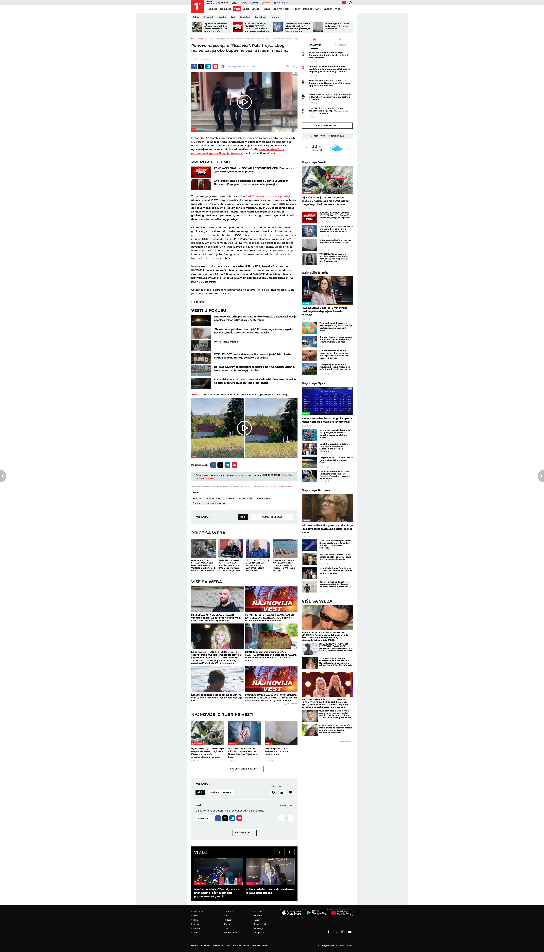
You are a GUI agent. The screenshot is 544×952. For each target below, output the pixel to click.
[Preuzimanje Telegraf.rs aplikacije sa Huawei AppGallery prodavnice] (341, 912)
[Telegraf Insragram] (343, 932)
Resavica (197, 498)
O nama (194, 945)
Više (337, 8)
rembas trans (213, 498)
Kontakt (266, 945)
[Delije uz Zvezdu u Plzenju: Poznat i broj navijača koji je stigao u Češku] (309, 462)
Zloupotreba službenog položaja (209, 503)
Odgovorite (204, 818)
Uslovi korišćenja (284, 486)
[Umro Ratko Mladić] (201, 345)
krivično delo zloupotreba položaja (269, 196)
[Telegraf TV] (350, 932)
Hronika (202, 39)
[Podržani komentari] (282, 792)
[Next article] (541, 476)
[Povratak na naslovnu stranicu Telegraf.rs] (197, 6)
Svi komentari (244, 832)
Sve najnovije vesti (327, 125)
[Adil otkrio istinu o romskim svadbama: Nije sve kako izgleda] (270, 871)
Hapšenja (229, 498)
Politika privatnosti (252, 945)
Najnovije (314, 162)
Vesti (193, 39)
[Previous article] (3, 476)
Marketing (205, 945)
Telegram (209, 478)
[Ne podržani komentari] (290, 792)
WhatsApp (287, 475)
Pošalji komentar (272, 517)
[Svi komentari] (273, 792)
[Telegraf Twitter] (336, 932)
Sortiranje (276, 787)
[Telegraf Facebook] (329, 932)
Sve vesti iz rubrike (244, 769)
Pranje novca (263, 498)
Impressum (218, 945)
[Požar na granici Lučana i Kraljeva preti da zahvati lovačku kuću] (318, 27)
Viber (200, 478)
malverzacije (245, 498)
